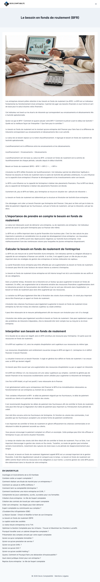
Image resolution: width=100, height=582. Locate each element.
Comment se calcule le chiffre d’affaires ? (18, 485)
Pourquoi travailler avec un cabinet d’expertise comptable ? (25, 531)
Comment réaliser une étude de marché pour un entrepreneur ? (27, 482)
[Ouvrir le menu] (96, 3)
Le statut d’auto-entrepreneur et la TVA (17, 525)
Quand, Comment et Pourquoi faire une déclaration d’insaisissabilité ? (29, 555)
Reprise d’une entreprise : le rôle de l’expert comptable (23, 561)
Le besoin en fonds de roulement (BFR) (17, 518)
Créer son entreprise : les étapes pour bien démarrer (23, 505)
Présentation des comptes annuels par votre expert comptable (26, 535)
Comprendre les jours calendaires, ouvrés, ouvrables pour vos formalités (30, 495)
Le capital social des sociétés (13, 521)
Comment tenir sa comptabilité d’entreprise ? (20, 488)
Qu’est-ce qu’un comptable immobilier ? (17, 538)
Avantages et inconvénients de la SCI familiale (20, 475)
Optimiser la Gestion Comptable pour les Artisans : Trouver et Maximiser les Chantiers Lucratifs (39, 528)
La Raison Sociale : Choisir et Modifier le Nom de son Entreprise (27, 515)
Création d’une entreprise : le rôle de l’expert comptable (24, 498)
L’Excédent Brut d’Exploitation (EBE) (16, 511)
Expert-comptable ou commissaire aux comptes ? (21, 508)
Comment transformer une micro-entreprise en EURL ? (23, 491)
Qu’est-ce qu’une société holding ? (15, 551)
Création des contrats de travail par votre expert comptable (25, 501)
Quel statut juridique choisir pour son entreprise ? (21, 558)
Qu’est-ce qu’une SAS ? (11, 548)
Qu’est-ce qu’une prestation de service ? (18, 541)
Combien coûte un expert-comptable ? (17, 478)
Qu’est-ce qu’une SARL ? (12, 545)
